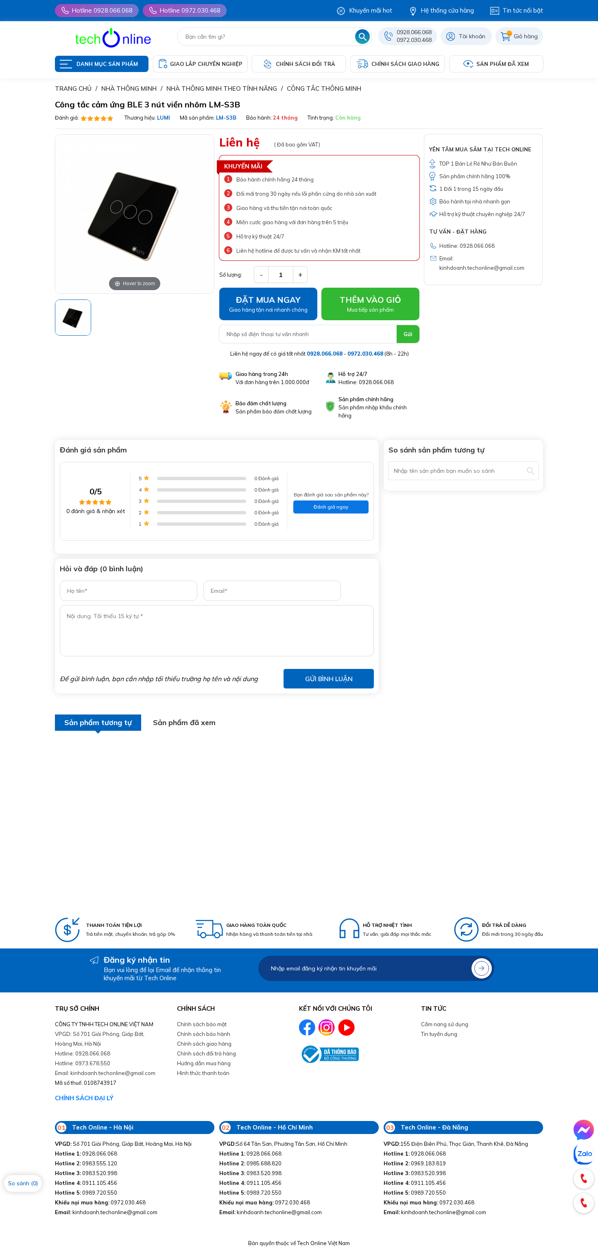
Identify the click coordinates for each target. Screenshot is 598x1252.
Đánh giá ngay (331, 507)
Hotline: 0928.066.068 (82, 1053)
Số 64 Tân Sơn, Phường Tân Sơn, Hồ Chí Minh (283, 1144)
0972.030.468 (414, 40)
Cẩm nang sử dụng (444, 1024)
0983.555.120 (86, 1163)
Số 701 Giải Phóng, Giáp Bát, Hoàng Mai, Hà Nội (123, 1144)
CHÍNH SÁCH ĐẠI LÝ (84, 1098)
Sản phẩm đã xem (184, 722)
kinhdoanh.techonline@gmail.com (106, 1212)
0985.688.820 (250, 1163)
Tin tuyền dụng (439, 1034)
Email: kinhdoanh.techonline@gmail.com (105, 1073)
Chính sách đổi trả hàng (206, 1053)
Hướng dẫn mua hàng (204, 1063)
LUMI (163, 117)
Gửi (408, 334)
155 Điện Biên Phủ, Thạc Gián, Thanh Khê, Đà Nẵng (456, 1144)
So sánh (23, 1183)
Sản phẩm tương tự (98, 722)
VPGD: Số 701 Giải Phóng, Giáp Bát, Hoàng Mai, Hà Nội (99, 1039)
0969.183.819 (415, 1163)
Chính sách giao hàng (204, 1043)
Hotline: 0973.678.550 (82, 1063)
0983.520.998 (86, 1173)
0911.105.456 (86, 1183)
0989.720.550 (86, 1192)
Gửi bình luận (329, 679)
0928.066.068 (414, 32)
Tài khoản (472, 36)
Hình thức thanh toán (203, 1073)
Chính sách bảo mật (202, 1024)
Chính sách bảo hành (203, 1034)
